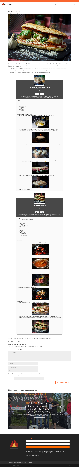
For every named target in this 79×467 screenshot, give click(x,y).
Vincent (11, 13)
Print (37, 94)
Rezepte (55, 4)
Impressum (10, 462)
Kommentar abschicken (63, 382)
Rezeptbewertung (11, 349)
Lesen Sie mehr (39, 419)
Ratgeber (67, 4)
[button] (37, 90)
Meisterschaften (41, 411)
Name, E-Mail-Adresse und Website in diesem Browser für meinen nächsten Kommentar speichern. (29, 373)
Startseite (44, 4)
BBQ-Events (49, 4)
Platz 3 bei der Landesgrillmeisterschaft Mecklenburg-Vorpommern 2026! (39, 405)
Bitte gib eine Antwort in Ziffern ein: (15, 375)
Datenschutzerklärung (18, 462)
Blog (63, 4)
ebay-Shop (73, 4)
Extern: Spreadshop (28, 462)
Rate (42, 94)
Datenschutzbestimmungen (31, 452)
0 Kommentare (26, 13)
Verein (59, 4)
